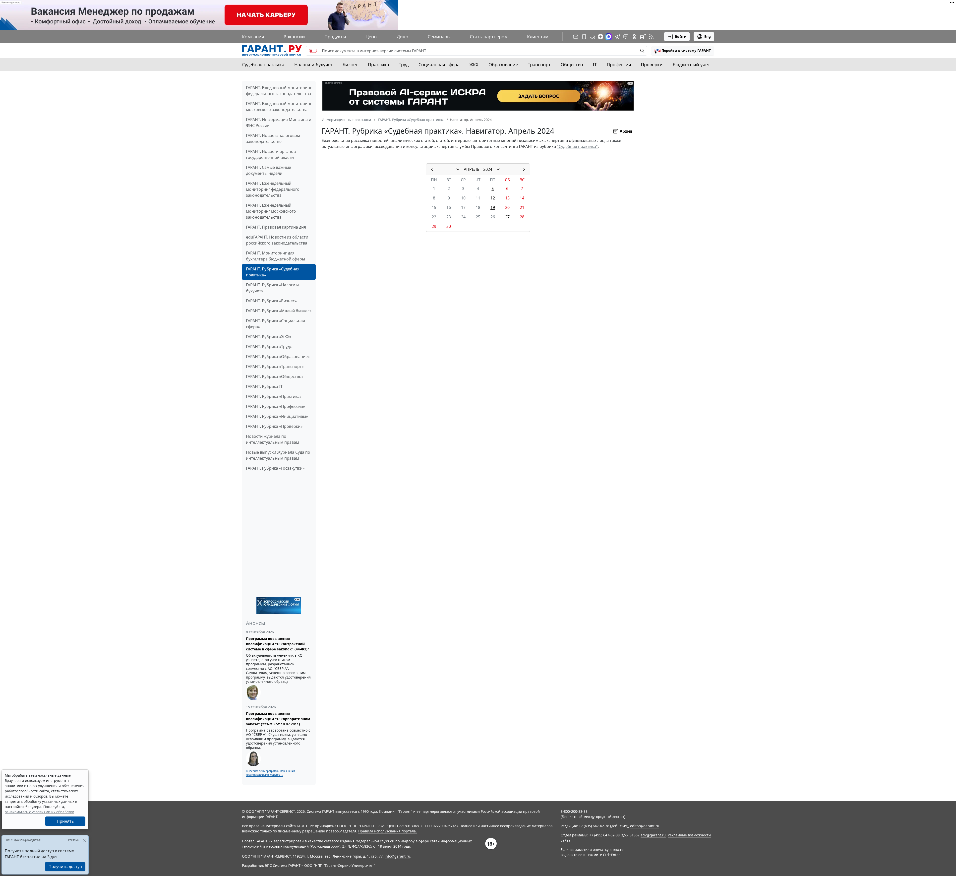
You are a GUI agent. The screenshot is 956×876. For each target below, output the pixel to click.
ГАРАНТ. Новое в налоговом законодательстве (273, 138)
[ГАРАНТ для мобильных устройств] (584, 37)
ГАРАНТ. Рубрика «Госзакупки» (275, 468)
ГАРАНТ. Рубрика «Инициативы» (277, 416)
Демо (402, 37)
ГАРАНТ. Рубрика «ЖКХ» (268, 336)
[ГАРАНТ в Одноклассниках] (634, 37)
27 (507, 217)
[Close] (84, 840)
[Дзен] (600, 36)
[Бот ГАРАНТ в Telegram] (626, 37)
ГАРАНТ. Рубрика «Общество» (274, 376)
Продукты (335, 37)
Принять (65, 821)
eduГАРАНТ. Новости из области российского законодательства (277, 240)
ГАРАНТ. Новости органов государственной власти (271, 154)
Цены (371, 37)
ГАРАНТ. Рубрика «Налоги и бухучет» (272, 288)
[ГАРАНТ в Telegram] (617, 37)
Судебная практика (263, 64)
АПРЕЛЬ (471, 169)
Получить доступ (65, 866)
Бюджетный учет (691, 64)
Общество (572, 64)
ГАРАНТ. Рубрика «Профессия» (275, 406)
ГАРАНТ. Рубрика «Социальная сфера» (275, 323)
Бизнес (350, 64)
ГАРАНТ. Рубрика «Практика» (273, 396)
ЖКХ (473, 64)
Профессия (619, 64)
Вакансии (294, 37)
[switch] (313, 51)
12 (492, 198)
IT (595, 64)
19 (492, 207)
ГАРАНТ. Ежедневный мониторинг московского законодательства (279, 106)
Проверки (652, 64)
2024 (487, 169)
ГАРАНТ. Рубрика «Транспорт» (275, 366)
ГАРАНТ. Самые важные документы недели (268, 170)
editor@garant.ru (644, 825)
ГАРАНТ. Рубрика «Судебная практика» (272, 272)
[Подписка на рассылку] (576, 37)
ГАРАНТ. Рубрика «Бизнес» (271, 301)
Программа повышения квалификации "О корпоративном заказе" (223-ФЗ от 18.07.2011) (278, 718)
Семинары (439, 37)
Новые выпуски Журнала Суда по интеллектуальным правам (278, 455)
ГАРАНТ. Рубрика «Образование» (278, 356)
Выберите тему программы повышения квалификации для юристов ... (270, 772)
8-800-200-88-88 (574, 811)
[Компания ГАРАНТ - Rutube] (643, 37)
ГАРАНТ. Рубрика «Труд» (269, 346)
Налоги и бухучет (313, 64)
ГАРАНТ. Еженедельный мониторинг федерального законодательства (272, 189)
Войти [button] (680, 36)
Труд (404, 64)
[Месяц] (458, 169)
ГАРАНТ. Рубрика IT (264, 386)
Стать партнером (489, 37)
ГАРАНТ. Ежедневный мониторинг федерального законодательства (279, 90)
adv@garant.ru (653, 835)
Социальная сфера (439, 64)
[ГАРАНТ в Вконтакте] (593, 37)
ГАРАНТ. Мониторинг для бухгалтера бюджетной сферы (275, 256)
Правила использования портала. (387, 831)
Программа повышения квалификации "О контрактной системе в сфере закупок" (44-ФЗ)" (277, 643)
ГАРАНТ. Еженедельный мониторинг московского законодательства (271, 211)
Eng (707, 36)
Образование (503, 64)
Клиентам (537, 37)
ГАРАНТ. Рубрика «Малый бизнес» (278, 310)
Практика (378, 64)
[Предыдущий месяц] (432, 169)
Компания (253, 37)
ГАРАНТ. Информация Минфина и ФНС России (278, 122)
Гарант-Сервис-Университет (349, 865)
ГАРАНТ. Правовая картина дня (276, 227)
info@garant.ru (397, 856)
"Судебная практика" (577, 146)
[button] (682, 51)
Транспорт (539, 64)
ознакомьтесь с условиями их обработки (39, 812)
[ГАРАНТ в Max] (608, 36)
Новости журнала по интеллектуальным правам (272, 439)
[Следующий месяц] (524, 169)
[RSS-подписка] (651, 37)
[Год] (498, 169)
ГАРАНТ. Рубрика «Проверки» (274, 426)
